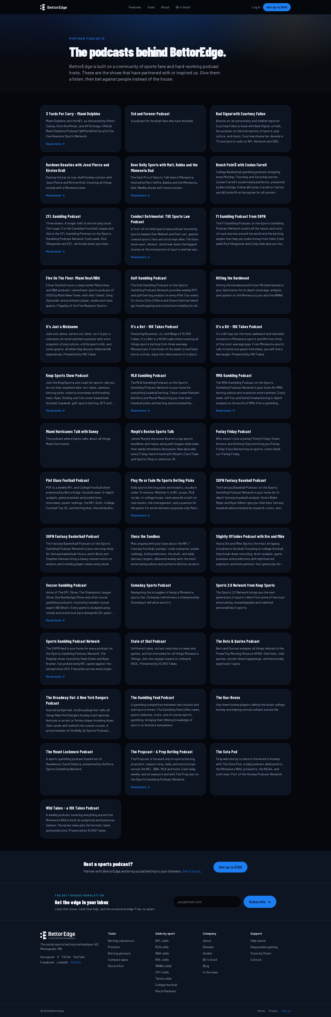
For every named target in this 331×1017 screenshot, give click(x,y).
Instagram (47, 957)
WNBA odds (163, 966)
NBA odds (162, 953)
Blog (206, 966)
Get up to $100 (277, 7)
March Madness (165, 991)
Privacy (273, 1010)
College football (166, 985)
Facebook (47, 962)
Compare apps (118, 959)
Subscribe (260, 902)
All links (76, 962)
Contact (256, 959)
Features (135, 7)
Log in (256, 7)
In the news (210, 972)
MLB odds (162, 947)
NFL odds (162, 941)
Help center (258, 941)
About (165, 7)
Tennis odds (163, 978)
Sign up (286, 1010)
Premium (114, 947)
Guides (207, 953)
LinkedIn (62, 962)
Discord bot (116, 966)
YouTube (79, 957)
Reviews (208, 947)
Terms (261, 1010)
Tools (151, 7)
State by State (260, 953)
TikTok (66, 957)
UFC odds (162, 972)
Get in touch (191, 871)
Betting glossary (119, 953)
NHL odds (162, 959)
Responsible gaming (264, 947)
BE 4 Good (183, 7)
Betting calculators (121, 941)
